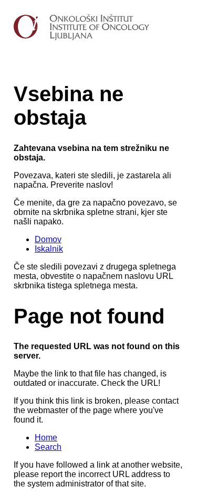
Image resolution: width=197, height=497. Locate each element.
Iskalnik (49, 248)
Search (48, 446)
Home (46, 437)
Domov (48, 239)
